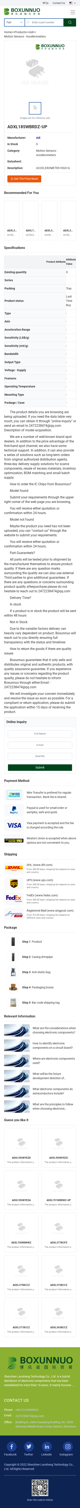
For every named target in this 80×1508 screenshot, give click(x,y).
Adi (31, 32)
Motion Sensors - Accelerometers (25, 36)
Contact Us (59, 3)
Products (20, 32)
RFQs (45, 3)
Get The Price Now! (25, 178)
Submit (40, 767)
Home (8, 32)
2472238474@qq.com (29, 1416)
